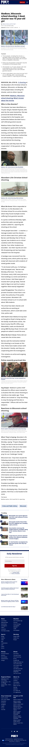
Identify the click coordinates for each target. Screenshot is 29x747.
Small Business (4, 658)
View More (24, 579)
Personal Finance (5, 653)
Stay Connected (6, 696)
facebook (12, 731)
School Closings (17, 624)
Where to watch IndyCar (17, 709)
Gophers (3, 638)
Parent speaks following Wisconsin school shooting (13, 428)
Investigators (4, 625)
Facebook (3, 702)
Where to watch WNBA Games (17, 720)
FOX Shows (16, 653)
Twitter (2, 706)
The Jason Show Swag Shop (17, 671)
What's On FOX (16, 685)
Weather (16, 619)
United (2, 646)
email (17, 731)
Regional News (6, 677)
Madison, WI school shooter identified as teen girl (13, 46)
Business (3, 655)
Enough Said (16, 660)
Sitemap (15, 687)
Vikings (2, 636)
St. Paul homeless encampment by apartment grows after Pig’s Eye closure (18, 543)
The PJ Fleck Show (17, 663)
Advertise (15, 689)
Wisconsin (23, 506)
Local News (3, 620)
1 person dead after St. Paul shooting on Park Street (10, 595)
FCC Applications (17, 692)
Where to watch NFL (18, 699)
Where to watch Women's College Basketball (17, 717)
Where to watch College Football (17, 701)
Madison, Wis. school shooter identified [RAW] (12, 167)
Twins (2, 639)
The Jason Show (17, 655)
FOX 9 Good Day (17, 657)
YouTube (3, 709)
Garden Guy (16, 638)
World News (4, 624)
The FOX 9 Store (17, 673)
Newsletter (3, 701)
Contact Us (15, 679)
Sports (3, 634)
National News (4, 622)
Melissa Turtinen (6, 24)
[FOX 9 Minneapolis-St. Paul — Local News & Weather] (5, 2)
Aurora (2, 648)
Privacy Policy (16, 572)
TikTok (2, 708)
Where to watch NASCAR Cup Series (17, 706)
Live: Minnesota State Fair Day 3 (8, 606)
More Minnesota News (8, 579)
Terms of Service (15, 573)
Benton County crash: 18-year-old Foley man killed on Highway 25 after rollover (10, 601)
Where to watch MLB (18, 704)
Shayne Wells (16, 636)
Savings (3, 660)
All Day (15, 658)
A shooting (22, 82)
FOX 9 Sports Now (17, 665)
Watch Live (22, 2)
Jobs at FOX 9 (16, 684)
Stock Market (4, 657)
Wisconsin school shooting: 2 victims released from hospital (13, 379)
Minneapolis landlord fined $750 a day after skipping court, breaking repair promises (18, 523)
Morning (16, 634)
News (3, 619)
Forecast (15, 622)
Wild (2, 641)
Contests (15, 680)
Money (3, 651)
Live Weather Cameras (16, 626)
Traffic (14, 628)
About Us (16, 677)
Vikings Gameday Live (18, 662)
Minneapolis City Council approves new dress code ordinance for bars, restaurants (18, 517)
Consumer (3, 629)
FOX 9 (2, 25)
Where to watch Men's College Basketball (17, 713)
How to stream (4, 697)
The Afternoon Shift (17, 668)
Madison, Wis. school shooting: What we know (12, 198)
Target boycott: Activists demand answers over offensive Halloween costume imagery (18, 537)
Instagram (3, 704)
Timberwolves (4, 643)
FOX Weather (16, 630)
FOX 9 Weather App (17, 620)
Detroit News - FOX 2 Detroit (6, 685)
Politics (2, 627)
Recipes (15, 639)
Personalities (16, 682)
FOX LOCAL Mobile (5, 699)
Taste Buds (16, 667)
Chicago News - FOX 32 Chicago (5, 682)
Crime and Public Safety (9, 25)
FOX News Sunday (5, 630)
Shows (15, 651)
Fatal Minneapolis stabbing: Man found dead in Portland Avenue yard (10, 588)
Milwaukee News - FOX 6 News (5, 679)
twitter (14, 731)
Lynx (2, 644)
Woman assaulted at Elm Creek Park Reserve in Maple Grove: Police (9, 582)
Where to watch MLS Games (18, 723)
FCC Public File (16, 690)
